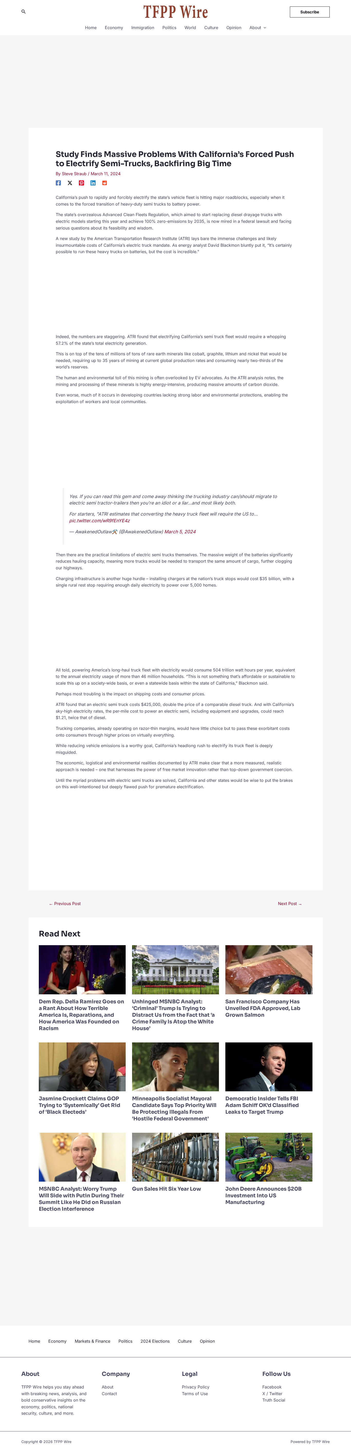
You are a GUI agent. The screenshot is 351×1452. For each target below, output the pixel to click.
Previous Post (65, 903)
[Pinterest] (81, 183)
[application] (263, 27)
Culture (211, 27)
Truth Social (273, 1400)
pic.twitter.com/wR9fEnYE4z (99, 520)
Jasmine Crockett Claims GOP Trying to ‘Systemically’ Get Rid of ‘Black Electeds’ (79, 1105)
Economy (114, 27)
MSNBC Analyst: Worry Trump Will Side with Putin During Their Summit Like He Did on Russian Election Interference (81, 1199)
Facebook (272, 1386)
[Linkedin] (93, 183)
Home (91, 27)
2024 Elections (155, 1341)
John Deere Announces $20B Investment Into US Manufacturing (263, 1196)
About (255, 27)
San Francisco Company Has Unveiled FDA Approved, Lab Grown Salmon (262, 1008)
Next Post (290, 903)
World (190, 27)
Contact (109, 1393)
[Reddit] (104, 183)
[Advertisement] (176, 90)
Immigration (142, 27)
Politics (169, 27)
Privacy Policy (195, 1386)
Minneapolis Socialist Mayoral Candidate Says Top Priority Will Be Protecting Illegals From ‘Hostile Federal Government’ (174, 1108)
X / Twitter (272, 1393)
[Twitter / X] (69, 183)
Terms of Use (195, 1393)
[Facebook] (58, 183)
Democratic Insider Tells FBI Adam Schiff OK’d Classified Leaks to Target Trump (262, 1105)
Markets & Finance (92, 1341)
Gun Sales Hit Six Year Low (166, 1189)
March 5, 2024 (180, 531)
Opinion (233, 27)
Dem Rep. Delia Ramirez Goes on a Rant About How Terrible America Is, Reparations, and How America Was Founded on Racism (81, 1015)
